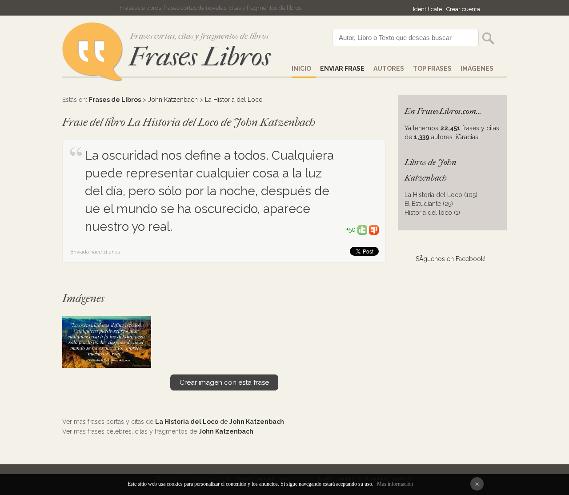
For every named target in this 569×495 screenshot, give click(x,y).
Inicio (301, 68)
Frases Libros (199, 56)
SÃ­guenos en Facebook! (450, 258)
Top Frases (432, 68)
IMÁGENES (477, 68)
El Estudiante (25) (429, 203)
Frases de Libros (115, 99)
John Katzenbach (173, 99)
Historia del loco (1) (432, 212)
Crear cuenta (463, 9)
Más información (395, 484)
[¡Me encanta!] (362, 229)
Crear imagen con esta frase (224, 382)
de (219, 421)
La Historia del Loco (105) (441, 194)
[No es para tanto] (374, 229)
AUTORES (388, 68)
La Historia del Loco (234, 99)
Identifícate (427, 9)
